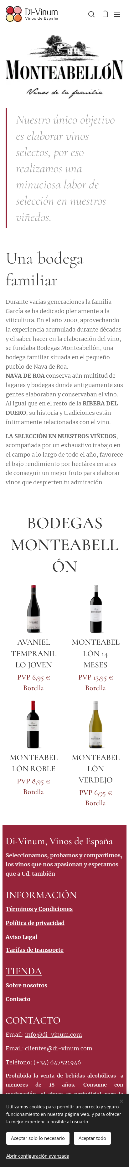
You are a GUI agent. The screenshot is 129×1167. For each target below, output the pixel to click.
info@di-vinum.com (53, 1034)
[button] (91, 14)
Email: (15, 1048)
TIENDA (24, 971)
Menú (117, 14)
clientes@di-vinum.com (58, 1048)
